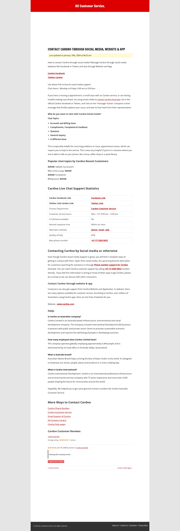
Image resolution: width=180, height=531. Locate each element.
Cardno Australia (53, 437)
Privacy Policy (143, 525)
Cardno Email (53, 468)
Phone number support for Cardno (111, 264)
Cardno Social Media (56, 461)
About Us (115, 525)
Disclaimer (133, 525)
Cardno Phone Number (58, 408)
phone (94, 229)
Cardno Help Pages (124, 468)
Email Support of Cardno (59, 416)
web (107, 229)
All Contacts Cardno (57, 420)
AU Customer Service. (90, 6)
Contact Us (124, 525)
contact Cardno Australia (108, 99)
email (101, 229)
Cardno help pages (56, 424)
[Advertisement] (90, 30)
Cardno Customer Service (103, 208)
